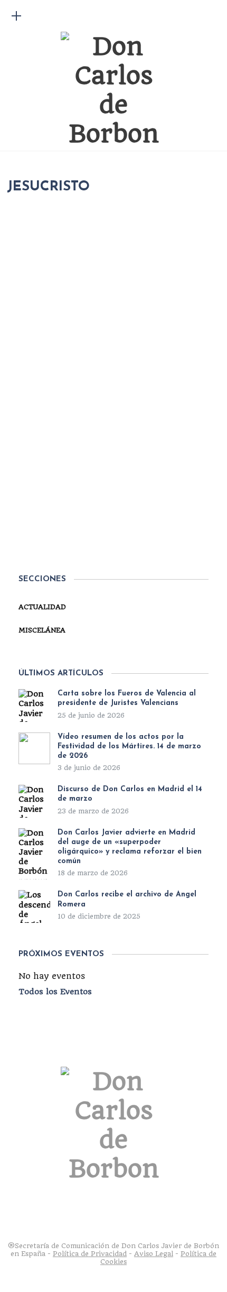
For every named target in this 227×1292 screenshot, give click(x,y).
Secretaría (57, 490)
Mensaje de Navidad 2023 (118, 513)
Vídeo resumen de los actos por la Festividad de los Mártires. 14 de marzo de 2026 (129, 746)
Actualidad (42, 607)
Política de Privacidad (90, 1254)
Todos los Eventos (55, 991)
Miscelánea (115, 490)
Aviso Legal (153, 1254)
